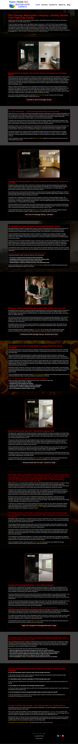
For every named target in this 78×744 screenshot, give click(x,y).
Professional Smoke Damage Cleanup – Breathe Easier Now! (39, 334)
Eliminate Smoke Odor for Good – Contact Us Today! (39, 462)
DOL (40, 733)
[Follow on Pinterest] (63, 736)
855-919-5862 (41, 95)
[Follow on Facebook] (58, 736)
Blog (68, 5)
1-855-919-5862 (22, 31)
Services (45, 5)
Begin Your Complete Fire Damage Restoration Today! (39, 625)
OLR (34, 733)
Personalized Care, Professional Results (38, 31)
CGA (37, 733)
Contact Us (53, 5)
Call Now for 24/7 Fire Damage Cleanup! (39, 100)
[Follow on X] (60, 736)
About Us (62, 5)
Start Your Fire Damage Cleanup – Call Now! (39, 214)
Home (38, 5)
